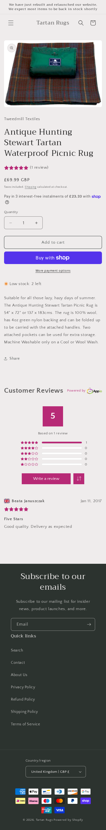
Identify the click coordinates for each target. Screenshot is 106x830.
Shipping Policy (24, 712)
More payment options (53, 270)
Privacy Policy (23, 687)
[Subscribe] (89, 624)
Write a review (46, 478)
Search (17, 650)
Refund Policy (23, 699)
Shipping (30, 187)
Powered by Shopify (68, 820)
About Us (19, 675)
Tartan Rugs (44, 820)
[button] (11, 23)
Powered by (76, 390)
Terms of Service (25, 724)
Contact (18, 663)
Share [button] (15, 358)
